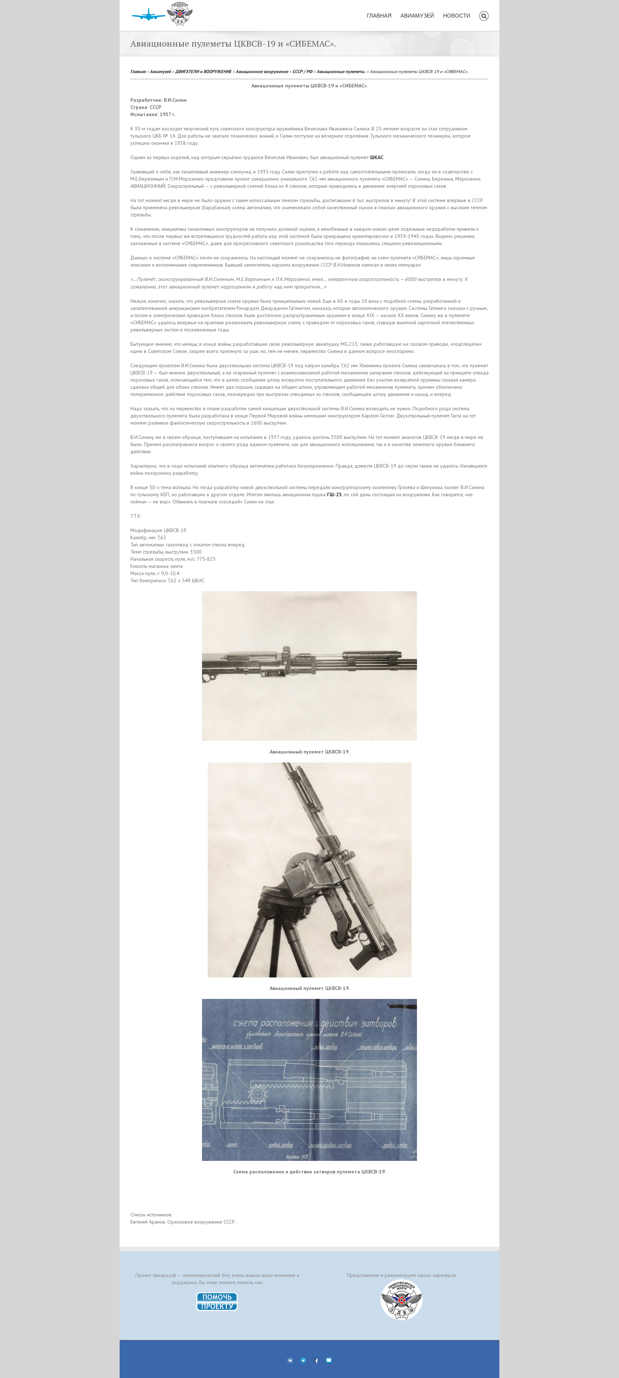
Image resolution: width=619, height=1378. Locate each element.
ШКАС (376, 157)
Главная (137, 71)
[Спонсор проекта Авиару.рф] (402, 1300)
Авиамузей (160, 71)
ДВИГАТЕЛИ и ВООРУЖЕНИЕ (203, 71)
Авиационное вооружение (262, 71)
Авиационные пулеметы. (341, 71)
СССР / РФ (302, 71)
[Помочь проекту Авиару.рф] (217, 1294)
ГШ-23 (334, 494)
